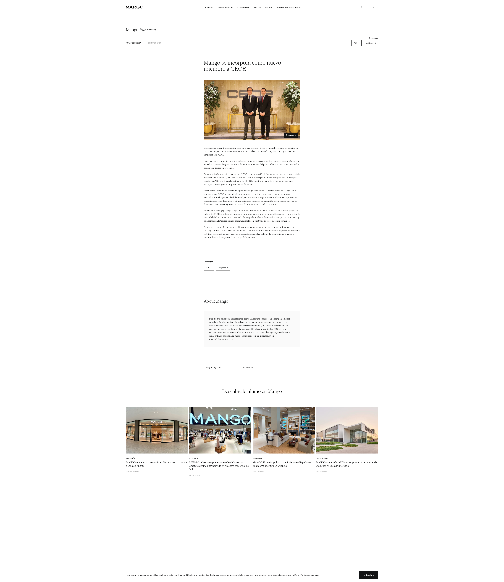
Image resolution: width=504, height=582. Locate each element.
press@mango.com (213, 368)
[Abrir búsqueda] (360, 7)
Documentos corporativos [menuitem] (288, 7)
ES (377, 7)
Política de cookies (309, 575)
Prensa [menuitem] (268, 7)
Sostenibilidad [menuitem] (243, 7)
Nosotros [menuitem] (209, 7)
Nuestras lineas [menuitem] (225, 7)
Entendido (369, 575)
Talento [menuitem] (257, 7)
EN (373, 7)
